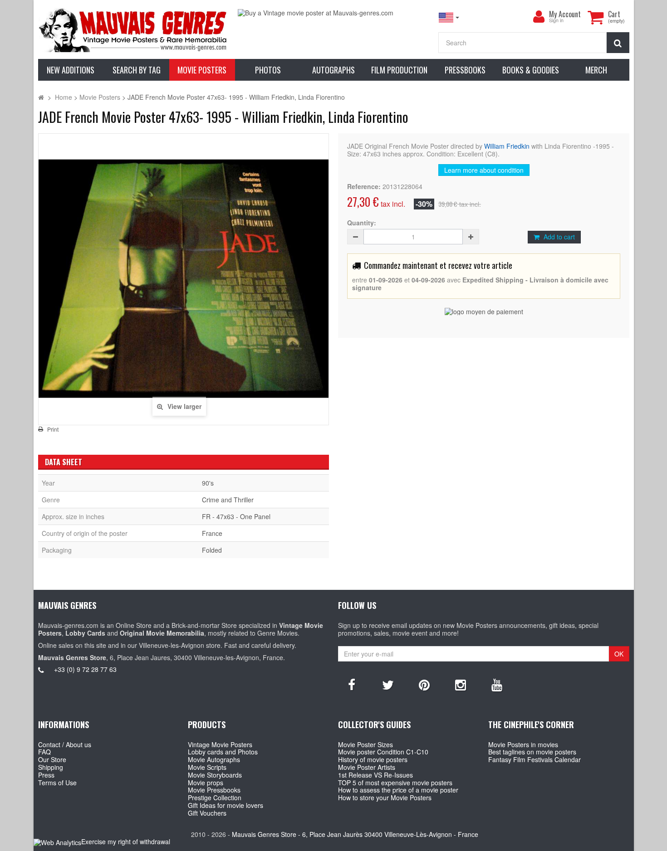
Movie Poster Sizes (365, 744)
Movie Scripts (207, 767)
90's (208, 482)
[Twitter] (388, 684)
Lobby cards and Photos (223, 751)
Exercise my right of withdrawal (125, 841)
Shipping (50, 767)
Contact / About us (64, 744)
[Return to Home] (41, 97)
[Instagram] (460, 684)
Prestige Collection (214, 797)
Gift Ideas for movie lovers (225, 805)
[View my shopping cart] (595, 17)
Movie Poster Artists (366, 767)
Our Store (52, 759)
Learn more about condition (484, 170)
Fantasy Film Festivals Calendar (534, 759)
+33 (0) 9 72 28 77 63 (85, 669)
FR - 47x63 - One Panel (236, 516)
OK (618, 653)
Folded (212, 549)
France (212, 533)
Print (53, 429)
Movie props (205, 782)
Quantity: (361, 223)
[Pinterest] (424, 684)
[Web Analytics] (57, 842)
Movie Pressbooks (214, 789)
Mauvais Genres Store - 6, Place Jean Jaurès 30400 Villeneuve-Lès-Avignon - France (355, 834)
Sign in (556, 21)
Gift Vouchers (207, 812)
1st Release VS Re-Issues (375, 774)
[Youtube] (496, 684)
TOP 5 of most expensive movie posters (395, 782)
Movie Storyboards (215, 774)
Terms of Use (57, 782)
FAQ (44, 751)
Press (46, 774)
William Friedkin (507, 146)
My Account (565, 14)
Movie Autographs (214, 759)
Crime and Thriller (228, 499)
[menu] (539, 17)
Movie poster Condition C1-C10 (383, 751)
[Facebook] (351, 684)
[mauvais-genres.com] (133, 29)
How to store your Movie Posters (385, 797)
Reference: (364, 186)
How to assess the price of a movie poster (398, 789)
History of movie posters (372, 759)
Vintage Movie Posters (220, 744)
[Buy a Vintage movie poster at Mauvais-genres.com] (333, 13)
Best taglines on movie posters (532, 751)
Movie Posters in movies (523, 744)
